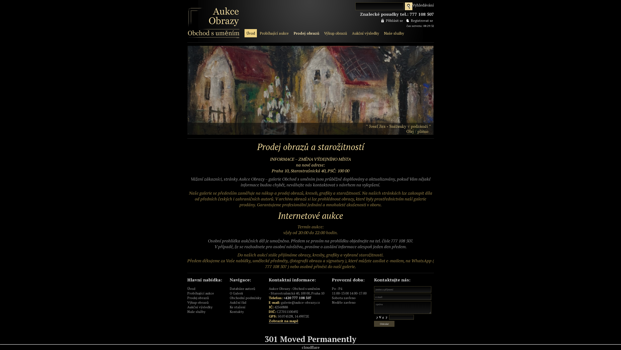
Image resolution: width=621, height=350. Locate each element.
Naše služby (394, 33)
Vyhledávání (423, 5)
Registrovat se (422, 20)
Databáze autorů (242, 288)
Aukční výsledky (365, 33)
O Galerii (236, 293)
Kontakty (237, 311)
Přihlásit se (394, 20)
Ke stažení (237, 307)
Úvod (250, 33)
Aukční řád (238, 302)
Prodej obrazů (306, 33)
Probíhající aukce (274, 33)
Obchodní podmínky (245, 297)
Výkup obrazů (335, 33)
